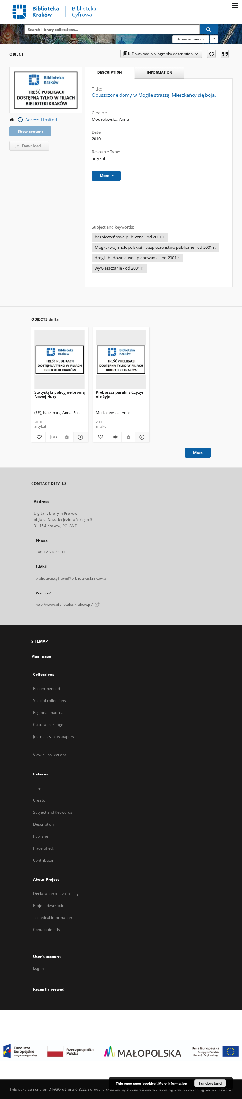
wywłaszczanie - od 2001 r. (119, 268)
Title (37, 788)
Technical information (52, 917)
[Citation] (225, 54)
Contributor (43, 860)
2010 (96, 139)
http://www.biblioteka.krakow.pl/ (65, 604)
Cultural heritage (48, 724)
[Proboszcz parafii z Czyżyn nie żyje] (121, 359)
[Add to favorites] (211, 54)
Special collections (49, 700)
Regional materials (49, 712)
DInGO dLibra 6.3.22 (68, 1089)
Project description (49, 905)
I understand (210, 1083)
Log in (38, 968)
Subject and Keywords (52, 812)
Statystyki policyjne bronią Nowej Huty (59, 394)
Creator (40, 800)
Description (43, 824)
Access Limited (41, 119)
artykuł (98, 158)
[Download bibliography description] (53, 437)
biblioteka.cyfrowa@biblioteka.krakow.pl (71, 578)
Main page (41, 656)
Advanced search (190, 39)
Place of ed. (43, 848)
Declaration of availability (55, 893)
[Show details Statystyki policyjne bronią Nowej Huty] (80, 437)
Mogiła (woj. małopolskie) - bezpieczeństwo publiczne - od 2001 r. (155, 247)
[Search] (209, 29)
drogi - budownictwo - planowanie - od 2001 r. (137, 257)
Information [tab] (159, 72)
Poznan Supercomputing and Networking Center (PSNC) (180, 1089)
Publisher (41, 836)
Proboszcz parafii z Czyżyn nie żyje (120, 394)
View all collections (49, 754)
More (198, 452)
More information (172, 1083)
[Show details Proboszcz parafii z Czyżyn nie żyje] (141, 437)
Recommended (46, 688)
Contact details (46, 929)
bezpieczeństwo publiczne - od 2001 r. (130, 237)
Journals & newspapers (53, 736)
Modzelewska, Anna (110, 119)
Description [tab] (109, 72)
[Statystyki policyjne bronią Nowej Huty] (59, 359)
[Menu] (234, 5)
